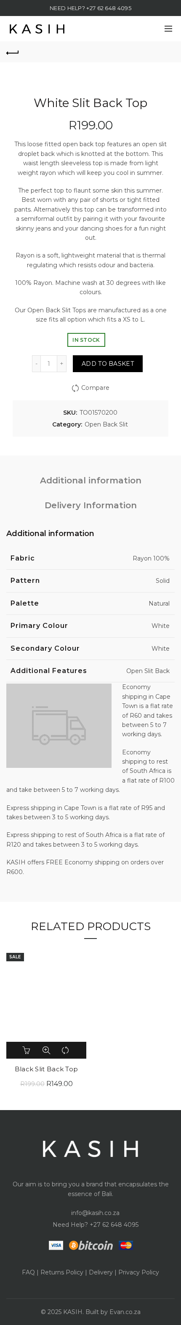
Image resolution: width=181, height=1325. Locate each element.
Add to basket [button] (27, 1050)
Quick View (46, 1050)
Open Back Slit (106, 424)
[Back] (12, 51)
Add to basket (108, 363)
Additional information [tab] (90, 480)
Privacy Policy (138, 1272)
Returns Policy (61, 1272)
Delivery (101, 1272)
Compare (95, 388)
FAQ (28, 1272)
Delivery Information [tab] (91, 505)
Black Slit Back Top (46, 1069)
